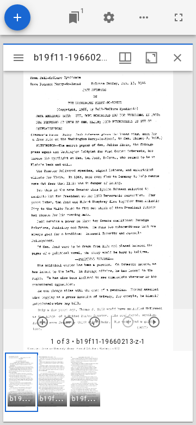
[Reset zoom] (95, 322)
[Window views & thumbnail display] (125, 58)
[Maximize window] (151, 58)
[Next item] (154, 322)
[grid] (98, 386)
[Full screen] (179, 17)
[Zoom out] (69, 322)
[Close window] (177, 58)
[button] (21, 382)
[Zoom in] (42, 322)
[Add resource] (17, 17)
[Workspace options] (144, 17)
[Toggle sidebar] (18, 58)
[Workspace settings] (109, 17)
